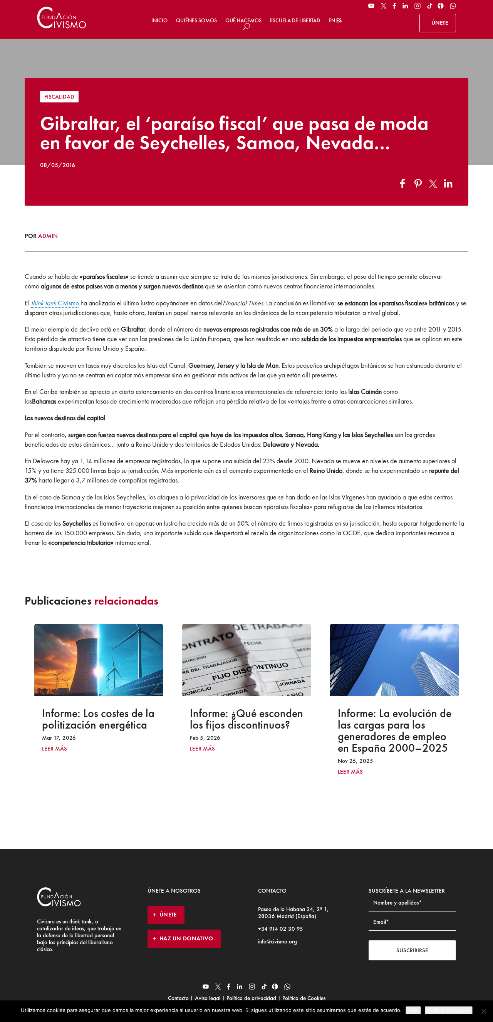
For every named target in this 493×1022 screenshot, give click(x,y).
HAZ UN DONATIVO (186, 938)
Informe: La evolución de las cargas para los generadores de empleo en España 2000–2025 (279, 730)
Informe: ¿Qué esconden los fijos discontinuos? (131, 719)
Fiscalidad (59, 97)
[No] (483, 1011)
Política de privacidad (251, 998)
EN (332, 20)
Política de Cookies (303, 998)
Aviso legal (207, 998)
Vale (413, 1010)
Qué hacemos (243, 20)
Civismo (55, 302)
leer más (86, 748)
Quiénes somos (196, 20)
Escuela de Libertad (295, 20)
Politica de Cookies (449, 1010)
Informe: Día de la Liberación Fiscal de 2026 (430, 719)
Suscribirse (412, 950)
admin (48, 236)
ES (339, 20)
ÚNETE (439, 23)
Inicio (159, 20)
